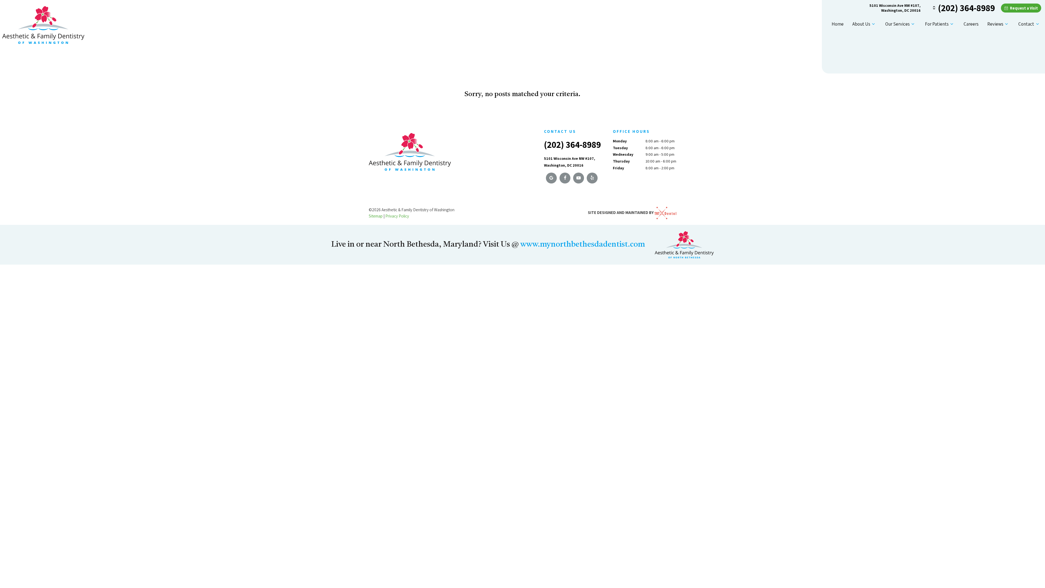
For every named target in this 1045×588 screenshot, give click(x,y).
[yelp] (592, 178)
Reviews (995, 24)
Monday (620, 141)
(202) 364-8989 (966, 8)
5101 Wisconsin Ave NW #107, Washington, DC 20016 (895, 8)
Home (838, 24)
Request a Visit (1023, 8)
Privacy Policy (397, 216)
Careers (971, 24)
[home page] (43, 23)
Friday (618, 168)
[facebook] (565, 178)
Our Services (897, 24)
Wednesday (623, 154)
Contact (1026, 24)
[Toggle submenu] (873, 24)
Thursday (621, 161)
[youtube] (578, 178)
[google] (551, 178)
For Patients (937, 24)
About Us (861, 24)
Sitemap (376, 216)
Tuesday (620, 147)
